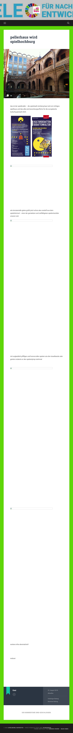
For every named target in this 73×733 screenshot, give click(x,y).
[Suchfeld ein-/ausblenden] (68, 23)
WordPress (47, 727)
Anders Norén (54, 729)
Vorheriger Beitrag (53, 698)
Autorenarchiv (14, 694)
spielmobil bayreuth (15, 727)
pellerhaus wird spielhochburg (23, 39)
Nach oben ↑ (65, 729)
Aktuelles (50, 693)
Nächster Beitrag (53, 701)
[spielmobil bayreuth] (36, 10)
